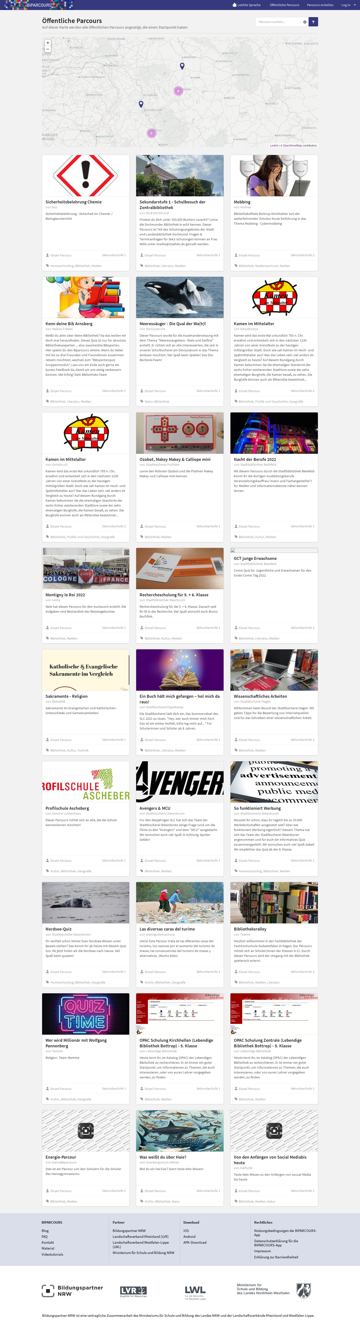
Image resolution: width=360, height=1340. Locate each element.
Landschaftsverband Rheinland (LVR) (141, 1236)
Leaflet (274, 145)
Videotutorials (52, 1254)
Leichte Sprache (249, 5)
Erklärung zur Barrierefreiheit (276, 1257)
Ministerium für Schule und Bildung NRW (143, 1252)
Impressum (262, 1251)
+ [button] (48, 42)
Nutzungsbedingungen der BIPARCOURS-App (285, 1233)
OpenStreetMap (292, 145)
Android (189, 1236)
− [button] (48, 49)
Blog (45, 1231)
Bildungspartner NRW (129, 1231)
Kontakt (48, 1242)
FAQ (45, 1236)
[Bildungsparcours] (39, 5)
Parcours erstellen (320, 5)
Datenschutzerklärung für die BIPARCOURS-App (276, 1243)
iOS (186, 1231)
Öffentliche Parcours (284, 5)
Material (48, 1248)
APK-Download (194, 1242)
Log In (345, 5)
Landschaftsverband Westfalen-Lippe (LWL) (141, 1244)
